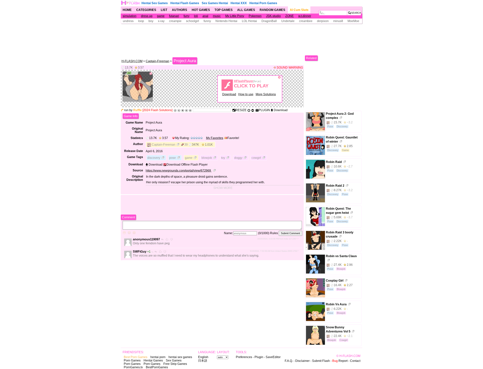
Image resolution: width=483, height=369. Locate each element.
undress (128, 21)
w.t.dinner (304, 16)
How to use (245, 94)
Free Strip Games (175, 363)
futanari (174, 16)
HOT (201, 9)
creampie (175, 21)
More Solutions (266, 94)
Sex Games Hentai (215, 3)
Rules (274, 233)
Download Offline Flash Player (187, 164)
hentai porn (157, 357)
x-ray (161, 21)
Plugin (259, 357)
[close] (150, 73)
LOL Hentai (249, 21)
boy (150, 21)
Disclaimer (302, 360)
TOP (224, 9)
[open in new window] (178, 145)
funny (207, 21)
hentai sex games (180, 357)
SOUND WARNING (290, 67)
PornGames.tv (133, 367)
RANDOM (272, 9)
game (161, 16)
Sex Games (174, 360)
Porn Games (132, 360)
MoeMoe (353, 21)
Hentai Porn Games (263, 3)
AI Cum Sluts (299, 9)
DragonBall (269, 21)
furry (186, 16)
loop (141, 21)
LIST (164, 9)
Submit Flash (321, 360)
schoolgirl (192, 21)
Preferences (244, 357)
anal (205, 16)
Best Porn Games (135, 357)
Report (340, 360)
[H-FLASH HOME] (130, 2)
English (203, 357)
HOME (127, 9)
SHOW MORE (223, 187)
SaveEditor (273, 357)
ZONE (289, 16)
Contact (355, 360)
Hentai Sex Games (155, 3)
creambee (305, 21)
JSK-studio (273, 16)
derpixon (323, 21)
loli (196, 16)
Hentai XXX (239, 3)
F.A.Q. (289, 360)
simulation (129, 16)
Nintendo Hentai (226, 21)
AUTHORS (179, 9)
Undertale (288, 21)
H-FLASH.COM (132, 61)
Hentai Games (153, 360)
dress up (146, 16)
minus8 (338, 21)
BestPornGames (157, 367)
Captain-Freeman (157, 61)
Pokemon (255, 16)
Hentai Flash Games (184, 3)
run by (133, 110)
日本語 (202, 360)
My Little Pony (234, 16)
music (217, 16)
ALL (246, 9)
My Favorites (214, 138)
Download (229, 94)
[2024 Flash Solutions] (157, 110)
